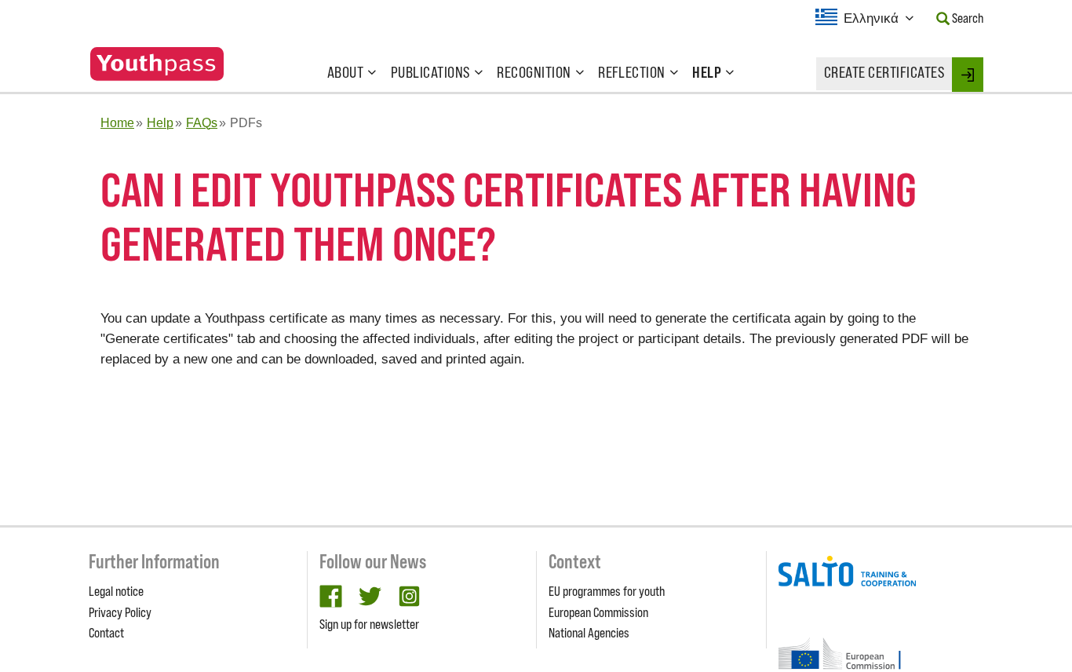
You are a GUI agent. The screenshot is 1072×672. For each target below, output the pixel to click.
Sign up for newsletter (369, 624)
